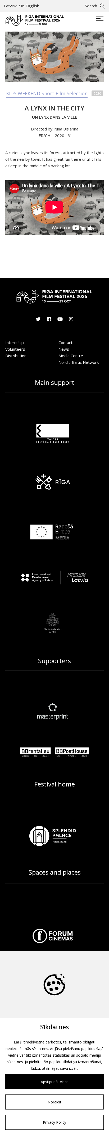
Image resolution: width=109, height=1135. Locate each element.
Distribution (15, 355)
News (63, 349)
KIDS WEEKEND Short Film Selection (47, 93)
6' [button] (69, 135)
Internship (14, 342)
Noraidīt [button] (54, 1101)
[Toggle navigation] (100, 19)
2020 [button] (59, 135)
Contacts (66, 342)
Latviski (10, 5)
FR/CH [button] (45, 135)
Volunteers (15, 349)
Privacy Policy (54, 1122)
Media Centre (70, 355)
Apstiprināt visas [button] (55, 1081)
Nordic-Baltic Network (78, 362)
